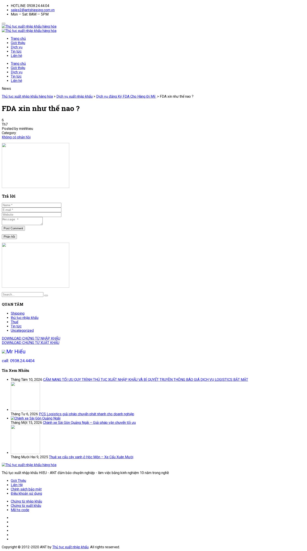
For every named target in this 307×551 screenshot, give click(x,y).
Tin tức (16, 51)
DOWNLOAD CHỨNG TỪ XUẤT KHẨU (30, 343)
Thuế (14, 322)
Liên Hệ (17, 485)
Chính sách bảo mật (26, 489)
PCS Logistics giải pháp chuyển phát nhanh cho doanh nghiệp (86, 414)
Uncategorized (22, 330)
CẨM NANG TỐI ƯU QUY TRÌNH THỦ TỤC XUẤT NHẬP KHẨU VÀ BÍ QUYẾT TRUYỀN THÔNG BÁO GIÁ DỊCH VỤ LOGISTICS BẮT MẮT (145, 379)
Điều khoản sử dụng (26, 493)
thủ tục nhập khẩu (24, 318)
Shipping (17, 313)
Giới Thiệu (18, 481)
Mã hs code (20, 510)
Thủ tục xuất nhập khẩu (70, 547)
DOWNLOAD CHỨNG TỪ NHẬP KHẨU (31, 338)
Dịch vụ (16, 47)
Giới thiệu (18, 43)
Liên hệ (16, 56)
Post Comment (13, 228)
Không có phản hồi (16, 137)
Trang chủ (18, 38)
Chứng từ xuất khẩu (26, 506)
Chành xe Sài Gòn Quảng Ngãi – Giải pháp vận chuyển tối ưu (89, 422)
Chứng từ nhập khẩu (26, 501)
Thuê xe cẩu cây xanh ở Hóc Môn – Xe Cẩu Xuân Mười (91, 457)
